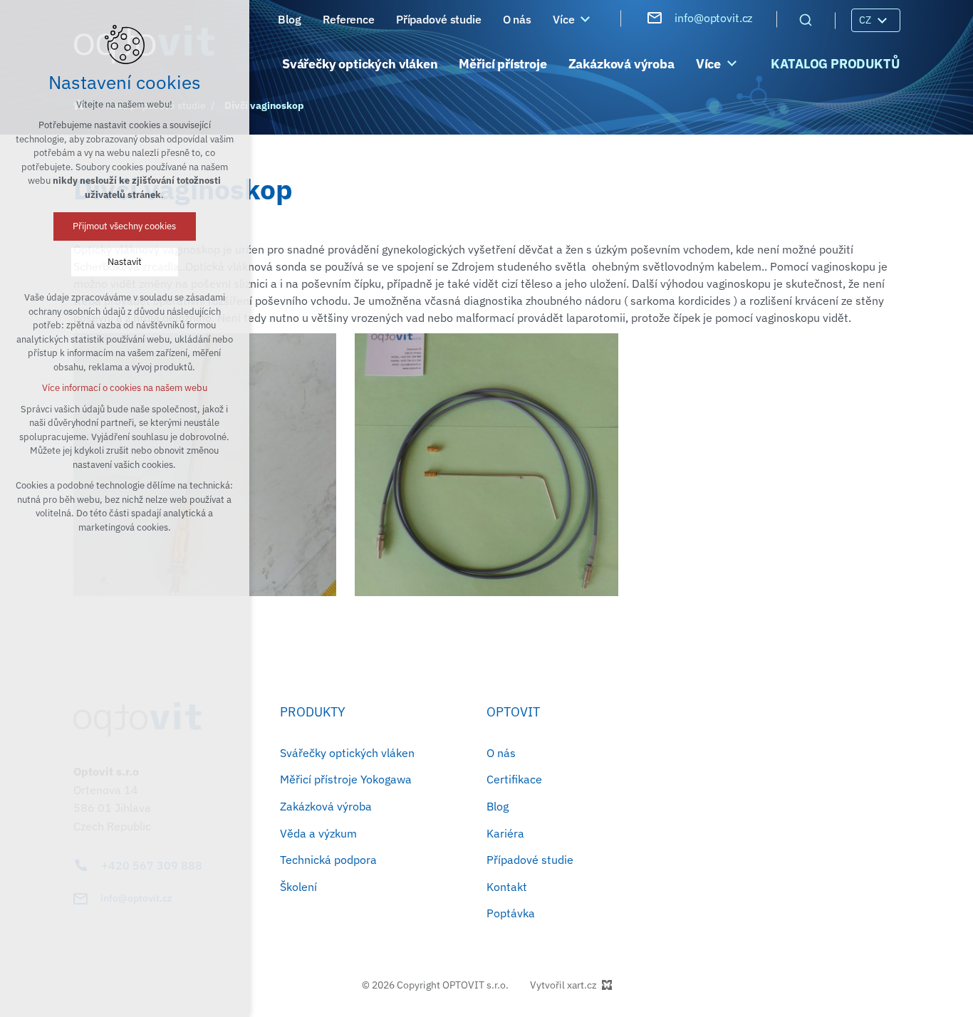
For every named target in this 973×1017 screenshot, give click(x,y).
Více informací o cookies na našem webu (124, 388)
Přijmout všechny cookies (125, 226)
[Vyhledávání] (805, 19)
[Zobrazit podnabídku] (584, 19)
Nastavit (125, 262)
